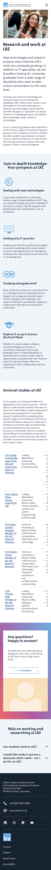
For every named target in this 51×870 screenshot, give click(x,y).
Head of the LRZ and (11, 462)
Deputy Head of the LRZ (11, 503)
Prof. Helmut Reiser (11, 496)
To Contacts (25, 670)
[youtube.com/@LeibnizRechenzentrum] (32, 822)
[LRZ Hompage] (15, 5)
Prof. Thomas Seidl (9, 594)
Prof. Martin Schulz (11, 553)
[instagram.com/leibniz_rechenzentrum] (14, 822)
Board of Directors (9, 540)
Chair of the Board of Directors (11, 469)
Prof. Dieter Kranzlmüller (11, 456)
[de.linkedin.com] (5, 822)
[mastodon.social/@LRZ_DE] (23, 822)
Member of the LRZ (10, 535)
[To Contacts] (25, 679)
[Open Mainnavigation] (47, 5)
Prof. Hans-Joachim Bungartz (10, 527)
